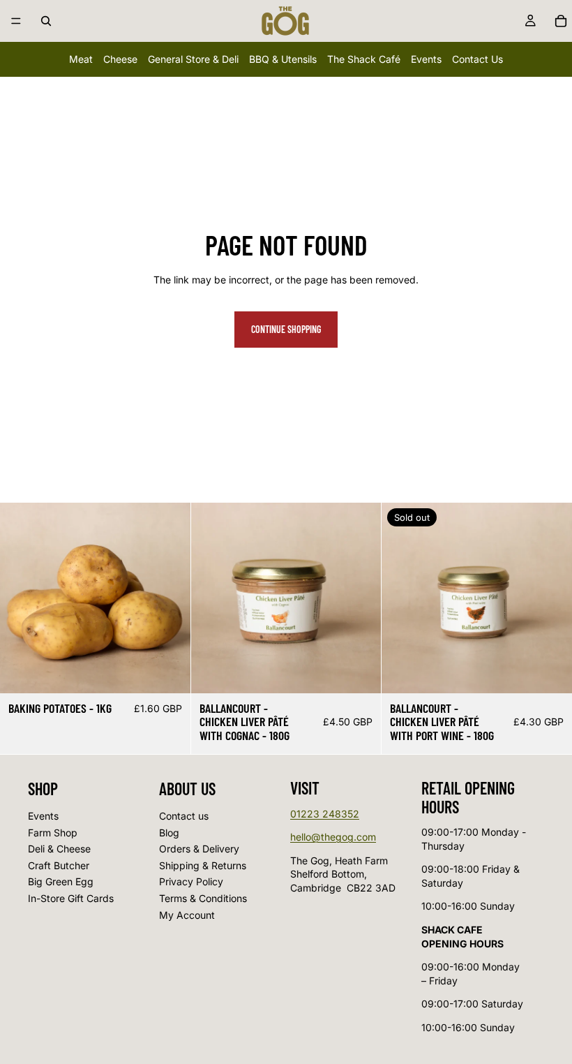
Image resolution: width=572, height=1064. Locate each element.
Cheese (120, 59)
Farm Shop (52, 832)
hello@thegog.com (333, 837)
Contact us (184, 816)
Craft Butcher (58, 865)
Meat (81, 59)
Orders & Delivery (199, 849)
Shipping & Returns (202, 865)
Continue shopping (286, 329)
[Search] (46, 21)
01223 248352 (324, 814)
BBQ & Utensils (283, 59)
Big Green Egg (60, 881)
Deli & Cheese (59, 849)
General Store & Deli (193, 59)
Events (426, 59)
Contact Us (477, 59)
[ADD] (168, 671)
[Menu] (16, 21)
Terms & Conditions (203, 898)
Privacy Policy (191, 881)
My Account (187, 914)
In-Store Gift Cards (71, 898)
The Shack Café (363, 59)
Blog (169, 832)
